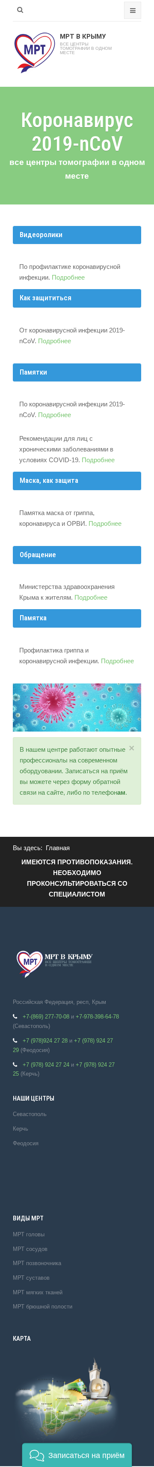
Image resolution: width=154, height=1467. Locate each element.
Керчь (20, 1128)
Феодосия (25, 1143)
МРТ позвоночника (37, 1263)
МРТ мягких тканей (37, 1292)
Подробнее (68, 277)
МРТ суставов (31, 1278)
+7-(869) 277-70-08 (46, 1016)
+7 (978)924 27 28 (45, 1040)
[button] (77, 1455)
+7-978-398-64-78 (97, 1016)
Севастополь (30, 1114)
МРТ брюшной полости (42, 1306)
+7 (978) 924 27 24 (46, 1064)
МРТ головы (28, 1234)
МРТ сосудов (30, 1249)
